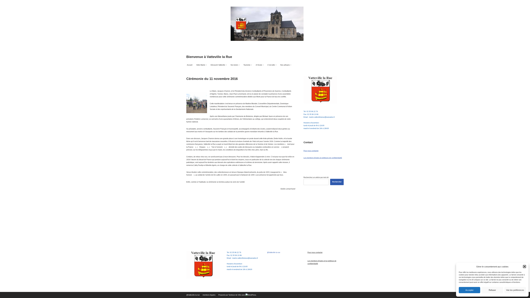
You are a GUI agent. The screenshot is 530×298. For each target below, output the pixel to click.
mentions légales (209, 295)
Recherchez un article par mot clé (316, 177)
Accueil (189, 65)
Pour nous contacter (311, 151)
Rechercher (337, 182)
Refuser (492, 290)
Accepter (469, 290)
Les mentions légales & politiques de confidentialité (323, 158)
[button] (524, 266)
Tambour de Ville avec (237, 295)
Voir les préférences (515, 290)
